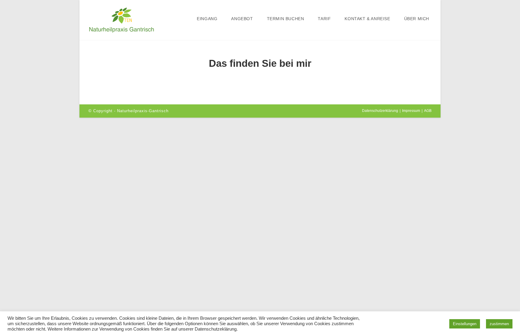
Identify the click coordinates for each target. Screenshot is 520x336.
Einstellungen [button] (464, 324)
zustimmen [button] (499, 324)
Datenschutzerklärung (380, 111)
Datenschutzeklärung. (216, 329)
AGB (428, 111)
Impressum (411, 111)
